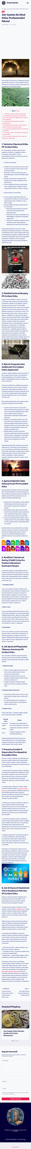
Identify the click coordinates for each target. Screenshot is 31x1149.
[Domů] (2, 9)
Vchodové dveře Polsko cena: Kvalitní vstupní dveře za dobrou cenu (7, 993)
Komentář (5, 1061)
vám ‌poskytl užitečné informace (10, 971)
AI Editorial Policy (15, 1147)
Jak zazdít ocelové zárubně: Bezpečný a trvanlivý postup (23, 992)
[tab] (12, 1040)
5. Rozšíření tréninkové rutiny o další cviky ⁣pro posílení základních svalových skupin (15, 126)
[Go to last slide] (4, 1025)
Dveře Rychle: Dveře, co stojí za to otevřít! (15, 1130)
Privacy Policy (22, 1139)
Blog (3, 11)
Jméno (4, 1081)
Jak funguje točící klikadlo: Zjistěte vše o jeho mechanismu (13, 1033)
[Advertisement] (15, 42)
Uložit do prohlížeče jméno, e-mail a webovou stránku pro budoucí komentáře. (15, 1093)
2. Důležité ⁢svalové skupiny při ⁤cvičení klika (14, 116)
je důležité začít (20, 909)
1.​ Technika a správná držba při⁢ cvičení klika (14, 114)
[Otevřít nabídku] (27, 2)
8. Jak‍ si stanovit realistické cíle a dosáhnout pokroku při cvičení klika (14, 137)
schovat (17, 111)
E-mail (4, 1088)
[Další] (27, 1025)
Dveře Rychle (6, 24)
